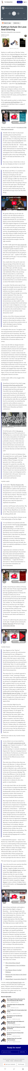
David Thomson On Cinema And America (15, 1033)
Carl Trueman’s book (15, 982)
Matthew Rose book (8, 624)
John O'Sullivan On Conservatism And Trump (17, 1010)
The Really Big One (17, 56)
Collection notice (18, 1060)
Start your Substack (10, 1064)
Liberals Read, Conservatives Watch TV (16, 979)
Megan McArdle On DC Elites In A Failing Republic (15, 1022)
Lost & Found (20, 64)
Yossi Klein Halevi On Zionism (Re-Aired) (16, 1005)
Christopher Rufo (21, 884)
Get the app (21, 1064)
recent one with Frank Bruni (12, 102)
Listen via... (17, 23)
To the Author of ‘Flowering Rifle (14, 457)
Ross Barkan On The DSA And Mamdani (14, 1016)
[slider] (12, 18)
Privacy (7, 1060)
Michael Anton (17, 870)
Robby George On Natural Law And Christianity (16, 1027)
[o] (3, 1001)
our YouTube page (21, 83)
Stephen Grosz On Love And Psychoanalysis (14, 1039)
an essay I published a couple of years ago (13, 557)
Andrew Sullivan (5, 35)
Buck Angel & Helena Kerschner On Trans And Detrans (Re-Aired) (16, 999)
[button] (4, 13)
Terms (11, 1060)
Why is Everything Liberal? (12, 963)
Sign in (25, 2)
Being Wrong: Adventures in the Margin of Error (13, 62)
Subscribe (19, 2)
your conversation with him (13, 625)
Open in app (7, 23)
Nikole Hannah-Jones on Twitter (11, 693)
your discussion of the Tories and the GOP (14, 384)
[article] (14, 1000)
